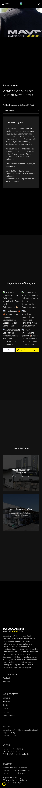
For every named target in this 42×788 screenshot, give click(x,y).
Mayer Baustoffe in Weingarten (15, 768)
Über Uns (6, 712)
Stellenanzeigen (9, 716)
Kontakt (6, 708)
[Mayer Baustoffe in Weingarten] (21, 473)
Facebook (6, 678)
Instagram (6, 682)
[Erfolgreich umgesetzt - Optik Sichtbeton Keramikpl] (11, 300)
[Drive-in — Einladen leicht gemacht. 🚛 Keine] (30, 337)
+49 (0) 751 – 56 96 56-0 (15, 749)
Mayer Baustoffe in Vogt (12, 777)
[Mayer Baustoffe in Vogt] (21, 512)
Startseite (6, 698)
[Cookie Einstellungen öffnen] (4, 785)
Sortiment (6, 701)
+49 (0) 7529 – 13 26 (14, 783)
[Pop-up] (39, 3)
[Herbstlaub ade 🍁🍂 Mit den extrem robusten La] (11, 318)
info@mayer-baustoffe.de (19, 754)
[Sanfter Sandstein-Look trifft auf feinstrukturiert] (11, 337)
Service (6, 705)
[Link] (21, 3)
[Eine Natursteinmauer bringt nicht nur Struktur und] (30, 318)
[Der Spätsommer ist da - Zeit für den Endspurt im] (30, 300)
